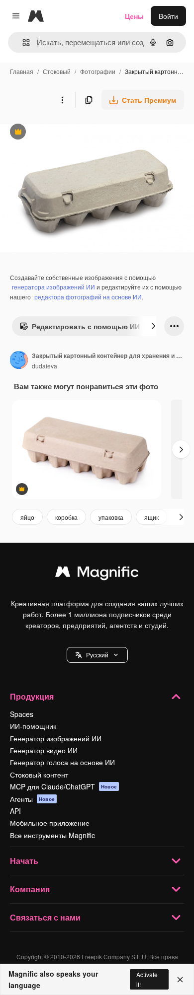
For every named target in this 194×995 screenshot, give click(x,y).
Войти (168, 16)
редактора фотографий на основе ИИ (88, 296)
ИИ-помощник (33, 726)
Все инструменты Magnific (52, 835)
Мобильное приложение (50, 823)
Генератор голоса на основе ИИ (62, 762)
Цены (134, 16)
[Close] (180, 980)
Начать (24, 860)
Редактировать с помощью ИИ (79, 328)
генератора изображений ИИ (53, 287)
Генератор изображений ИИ (55, 738)
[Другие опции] (62, 100)
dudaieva (44, 365)
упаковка (110, 517)
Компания (30, 889)
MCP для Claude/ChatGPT (63, 786)
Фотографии (97, 71)
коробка (66, 517)
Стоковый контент (39, 775)
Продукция (32, 696)
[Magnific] (97, 574)
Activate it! (147, 979)
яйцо (27, 517)
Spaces (21, 714)
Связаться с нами (45, 917)
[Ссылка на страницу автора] (19, 361)
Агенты (32, 799)
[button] (97, 655)
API (15, 811)
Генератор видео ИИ (44, 750)
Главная (21, 71)
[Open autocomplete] (22, 42)
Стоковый (57, 71)
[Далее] (153, 326)
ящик (151, 517)
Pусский (97, 654)
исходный (67, 133)
